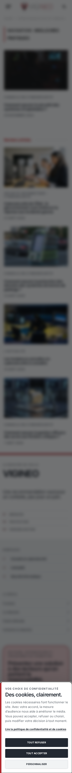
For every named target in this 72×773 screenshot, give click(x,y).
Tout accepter (36, 753)
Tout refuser (36, 742)
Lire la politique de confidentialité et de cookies (35, 729)
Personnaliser (36, 764)
